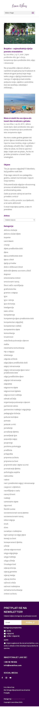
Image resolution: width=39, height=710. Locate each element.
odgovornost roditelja (13, 395)
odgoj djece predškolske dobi (16, 362)
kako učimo (8, 311)
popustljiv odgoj (10, 439)
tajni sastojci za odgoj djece (15, 535)
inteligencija (9, 307)
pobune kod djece (11, 417)
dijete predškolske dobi (22, 127)
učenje (6, 546)
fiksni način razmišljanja (13, 285)
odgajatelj (10, 633)
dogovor (7, 274)
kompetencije (9, 315)
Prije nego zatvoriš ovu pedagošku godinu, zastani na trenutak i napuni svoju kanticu (18, 178)
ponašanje (8, 428)
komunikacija (9, 333)
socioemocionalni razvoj (13, 516)
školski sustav (9, 509)
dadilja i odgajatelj (12, 636)
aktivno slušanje (10, 230)
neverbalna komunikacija (14, 348)
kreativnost (8, 337)
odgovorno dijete (11, 387)
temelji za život (10, 538)
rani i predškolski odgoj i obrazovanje (19, 483)
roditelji (7, 498)
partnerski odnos (11, 406)
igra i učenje (21, 57)
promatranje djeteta (12, 468)
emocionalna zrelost (12, 278)
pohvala (7, 420)
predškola (8, 450)
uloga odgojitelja (11, 553)
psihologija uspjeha (12, 472)
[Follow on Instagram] (6, 677)
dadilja (8, 631)
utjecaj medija (9, 575)
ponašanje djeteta (11, 432)
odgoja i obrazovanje (12, 380)
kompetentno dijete (15, 132)
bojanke (7, 237)
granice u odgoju (11, 292)
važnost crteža (10, 582)
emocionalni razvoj (11, 281)
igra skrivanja (9, 304)
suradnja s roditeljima (12, 531)
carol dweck (8, 241)
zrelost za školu (10, 594)
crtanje (7, 245)
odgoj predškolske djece (14, 376)
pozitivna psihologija (12, 446)
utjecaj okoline (10, 579)
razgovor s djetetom (12, 487)
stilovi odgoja (9, 520)
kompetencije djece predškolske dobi (17, 60)
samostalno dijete (11, 501)
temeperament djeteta (13, 542)
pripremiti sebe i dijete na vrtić (16, 465)
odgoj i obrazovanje (12, 366)
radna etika (8, 476)
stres (6, 527)
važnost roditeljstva (12, 586)
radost (6, 479)
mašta (6, 344)
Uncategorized (10, 564)
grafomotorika (10, 289)
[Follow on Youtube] (10, 677)
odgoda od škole (10, 359)
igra (5, 296)
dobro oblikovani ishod (13, 267)
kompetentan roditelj (12, 326)
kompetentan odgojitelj (13, 322)
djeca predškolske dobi (13, 256)
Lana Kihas (10, 54)
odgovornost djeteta (12, 391)
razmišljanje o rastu (12, 490)
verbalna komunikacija (13, 590)
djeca (6, 252)
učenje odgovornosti (12, 549)
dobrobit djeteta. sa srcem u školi (17, 270)
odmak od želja (10, 398)
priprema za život (11, 461)
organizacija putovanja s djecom (17, 402)
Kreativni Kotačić (18, 699)
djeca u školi (9, 259)
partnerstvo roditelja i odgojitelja (17, 409)
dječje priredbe (10, 263)
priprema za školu (11, 457)
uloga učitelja (9, 560)
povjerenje (8, 443)
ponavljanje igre (10, 435)
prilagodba (8, 454)
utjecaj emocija (10, 568)
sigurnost (8, 505)
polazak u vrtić (10, 424)
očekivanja (8, 355)
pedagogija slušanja (12, 413)
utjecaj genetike (10, 571)
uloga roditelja (10, 557)
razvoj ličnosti (9, 494)
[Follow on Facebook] (2, 677)
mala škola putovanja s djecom (16, 340)
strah (6, 524)
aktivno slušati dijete (12, 234)
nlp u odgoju (9, 351)
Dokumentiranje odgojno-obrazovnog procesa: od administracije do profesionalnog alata (19, 187)
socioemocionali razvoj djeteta (16, 513)
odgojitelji (8, 384)
